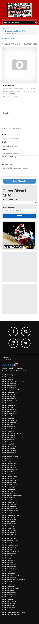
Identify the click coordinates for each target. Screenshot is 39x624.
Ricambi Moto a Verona (9, 532)
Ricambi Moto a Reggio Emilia (10, 515)
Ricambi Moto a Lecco (8, 571)
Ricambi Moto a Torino (8, 444)
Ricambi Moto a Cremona (9, 476)
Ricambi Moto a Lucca (8, 573)
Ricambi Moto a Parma (8, 586)
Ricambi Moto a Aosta (8, 377)
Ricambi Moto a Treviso (9, 446)
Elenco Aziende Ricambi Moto (15, 31)
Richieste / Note (7, 164)
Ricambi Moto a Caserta (9, 472)
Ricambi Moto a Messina (9, 577)
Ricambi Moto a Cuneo (8, 396)
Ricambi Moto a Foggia (8, 562)
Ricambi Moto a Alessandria (10, 457)
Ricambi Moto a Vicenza (9, 453)
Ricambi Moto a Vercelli (9, 450)
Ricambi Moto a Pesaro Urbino (11, 588)
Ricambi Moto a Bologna (9, 547)
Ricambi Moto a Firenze (9, 480)
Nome (4, 135)
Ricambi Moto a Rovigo (8, 599)
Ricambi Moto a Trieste (8, 528)
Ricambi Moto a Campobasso (10, 551)
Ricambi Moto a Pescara (9, 427)
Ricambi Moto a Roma (8, 517)
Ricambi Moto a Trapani (9, 526)
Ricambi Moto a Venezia (9, 530)
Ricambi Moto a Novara (9, 500)
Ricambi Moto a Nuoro (8, 582)
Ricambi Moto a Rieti (8, 597)
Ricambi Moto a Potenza (9, 593)
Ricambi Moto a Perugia (9, 506)
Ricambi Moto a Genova (9, 564)
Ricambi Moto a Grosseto (9, 485)
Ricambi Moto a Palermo (9, 504)
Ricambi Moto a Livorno (9, 409)
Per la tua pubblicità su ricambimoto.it (13, 369)
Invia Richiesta (19, 181)
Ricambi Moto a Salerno (9, 437)
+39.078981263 (30, 44)
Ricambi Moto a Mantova (9, 493)
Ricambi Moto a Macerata (9, 411)
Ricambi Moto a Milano (8, 416)
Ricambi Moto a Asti (8, 379)
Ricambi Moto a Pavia (8, 424)
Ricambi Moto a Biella (8, 465)
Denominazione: (9, 207)
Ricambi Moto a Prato (8, 431)
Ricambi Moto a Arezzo (8, 459)
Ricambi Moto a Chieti (8, 474)
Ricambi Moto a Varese (8, 448)
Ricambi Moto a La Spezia (9, 569)
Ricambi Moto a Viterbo (9, 534)
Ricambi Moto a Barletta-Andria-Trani (13, 381)
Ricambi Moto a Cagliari (9, 388)
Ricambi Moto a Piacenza (9, 508)
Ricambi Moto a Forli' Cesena (10, 401)
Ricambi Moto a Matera (9, 414)
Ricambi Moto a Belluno (9, 463)
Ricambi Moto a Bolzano (9, 386)
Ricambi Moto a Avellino (9, 461)
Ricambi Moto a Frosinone (9, 483)
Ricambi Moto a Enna (8, 478)
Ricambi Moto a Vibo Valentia (10, 614)
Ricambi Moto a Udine (8, 610)
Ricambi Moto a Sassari (9, 519)
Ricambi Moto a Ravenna (9, 595)
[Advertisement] (19, 267)
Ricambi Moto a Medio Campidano (12, 495)
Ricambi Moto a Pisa (8, 590)
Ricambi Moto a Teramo (9, 524)
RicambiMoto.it (8, 29)
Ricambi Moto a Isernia (8, 405)
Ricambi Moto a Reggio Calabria (11, 433)
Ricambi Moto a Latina (8, 407)
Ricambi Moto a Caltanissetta (10, 470)
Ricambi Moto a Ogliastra (9, 420)
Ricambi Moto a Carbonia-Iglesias (12, 390)
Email (4, 142)
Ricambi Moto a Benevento (10, 545)
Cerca (19, 216)
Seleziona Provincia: (10, 199)
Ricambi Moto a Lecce (8, 489)
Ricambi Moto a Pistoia (8, 429)
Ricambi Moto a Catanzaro (10, 392)
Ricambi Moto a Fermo (8, 560)
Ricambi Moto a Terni (8, 605)
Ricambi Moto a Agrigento (9, 375)
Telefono (5, 149)
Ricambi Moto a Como (8, 556)
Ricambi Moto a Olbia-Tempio (10, 502)
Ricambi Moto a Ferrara (9, 398)
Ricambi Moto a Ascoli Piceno (10, 541)
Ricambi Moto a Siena (8, 440)
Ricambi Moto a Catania (9, 554)
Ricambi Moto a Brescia (9, 467)
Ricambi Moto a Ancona (9, 538)
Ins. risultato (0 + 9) (9, 157)
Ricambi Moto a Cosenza (9, 394)
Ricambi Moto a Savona (9, 601)
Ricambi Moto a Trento (8, 608)
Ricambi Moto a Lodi (8, 491)
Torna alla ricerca (9, 38)
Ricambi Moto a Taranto (9, 442)
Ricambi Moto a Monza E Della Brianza (13, 580)
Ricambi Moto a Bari (8, 543)
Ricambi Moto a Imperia (9, 567)
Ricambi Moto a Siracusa (9, 521)
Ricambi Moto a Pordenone (10, 511)
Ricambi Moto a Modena (9, 498)
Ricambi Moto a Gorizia (9, 403)
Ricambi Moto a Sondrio (9, 603)
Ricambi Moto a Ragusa (9, 513)
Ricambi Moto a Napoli (8, 418)
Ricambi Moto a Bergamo (9, 383)
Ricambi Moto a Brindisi (9, 549)
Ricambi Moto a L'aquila (9, 487)
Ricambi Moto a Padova (9, 422)
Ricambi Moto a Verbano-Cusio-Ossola (13, 612)
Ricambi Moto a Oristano (9, 584)
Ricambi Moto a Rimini (8, 435)
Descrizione (7, 113)
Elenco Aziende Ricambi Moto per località (14, 371)
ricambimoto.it (6, 358)
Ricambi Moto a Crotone (9, 558)
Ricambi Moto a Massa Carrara (11, 575)
